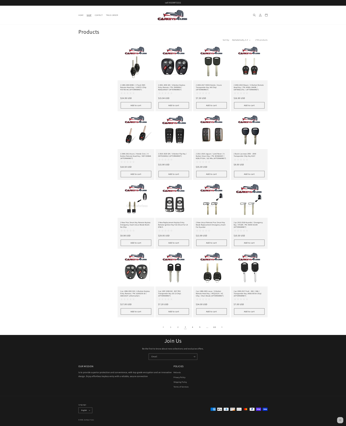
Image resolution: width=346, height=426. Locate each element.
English (84, 410)
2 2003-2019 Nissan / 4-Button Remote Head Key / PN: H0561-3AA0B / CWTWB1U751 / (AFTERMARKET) (249, 87)
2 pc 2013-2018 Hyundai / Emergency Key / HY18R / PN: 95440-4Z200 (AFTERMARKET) (248, 224)
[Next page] (222, 327)
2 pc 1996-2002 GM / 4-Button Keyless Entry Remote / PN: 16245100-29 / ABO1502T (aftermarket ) (135, 293)
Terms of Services (181, 387)
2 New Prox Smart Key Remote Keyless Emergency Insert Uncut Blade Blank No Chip (135, 224)
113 (214, 327)
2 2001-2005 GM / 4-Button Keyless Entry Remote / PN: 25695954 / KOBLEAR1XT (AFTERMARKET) (171, 87)
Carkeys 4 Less (89, 420)
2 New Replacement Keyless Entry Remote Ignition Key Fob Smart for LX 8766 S (173, 224)
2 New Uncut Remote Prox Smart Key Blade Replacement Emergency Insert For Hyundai (210, 224)
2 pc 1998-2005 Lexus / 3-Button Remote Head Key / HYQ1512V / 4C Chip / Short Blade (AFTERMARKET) (210, 293)
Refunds (177, 372)
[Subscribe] (194, 356)
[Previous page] (163, 327)
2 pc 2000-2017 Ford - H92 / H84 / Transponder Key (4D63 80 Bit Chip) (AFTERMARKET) (248, 293)
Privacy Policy (179, 377)
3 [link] (185, 327)
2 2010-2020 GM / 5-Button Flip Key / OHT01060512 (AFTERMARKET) (172, 155)
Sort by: (226, 40)
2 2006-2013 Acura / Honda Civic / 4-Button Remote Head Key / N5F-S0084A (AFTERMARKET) (135, 156)
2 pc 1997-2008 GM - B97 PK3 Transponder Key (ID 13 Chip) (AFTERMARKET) (169, 293)
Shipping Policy (180, 382)
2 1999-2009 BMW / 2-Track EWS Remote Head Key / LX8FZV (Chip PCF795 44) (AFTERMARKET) (133, 87)
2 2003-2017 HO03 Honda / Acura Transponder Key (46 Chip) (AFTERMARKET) (209, 87)
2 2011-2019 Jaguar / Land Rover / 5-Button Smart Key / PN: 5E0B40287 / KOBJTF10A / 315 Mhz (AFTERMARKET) (211, 156)
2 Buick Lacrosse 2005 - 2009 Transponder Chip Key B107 (245, 155)
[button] (254, 15)
